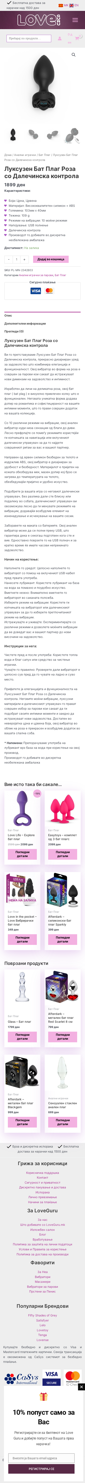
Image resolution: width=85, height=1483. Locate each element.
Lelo (43, 1325)
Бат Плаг (44, 155)
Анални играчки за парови (36, 275)
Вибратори (42, 1277)
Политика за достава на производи (42, 1254)
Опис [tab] (8, 315)
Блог (42, 1234)
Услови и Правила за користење (42, 1249)
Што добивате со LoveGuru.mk (42, 1224)
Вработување (43, 1239)
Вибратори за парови (42, 1286)
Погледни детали (22, 854)
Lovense (43, 1340)
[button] (74, 55)
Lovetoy (42, 1330)
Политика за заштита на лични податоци (42, 1244)
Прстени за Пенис (42, 1291)
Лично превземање (42, 1197)
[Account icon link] (60, 38)
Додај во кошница (50, 259)
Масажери (42, 1281)
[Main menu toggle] (75, 20)
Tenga (42, 1335)
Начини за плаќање (42, 1202)
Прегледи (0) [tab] (14, 331)
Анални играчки (25, 155)
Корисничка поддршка (42, 1172)
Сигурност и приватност (42, 1182)
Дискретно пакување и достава (42, 1187)
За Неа (42, 1272)
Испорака (43, 1192)
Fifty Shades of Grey (42, 1315)
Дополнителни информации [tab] (25, 323)
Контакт (42, 1177)
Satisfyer (42, 1320)
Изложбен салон (42, 1229)
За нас (43, 1219)
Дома (8, 155)
